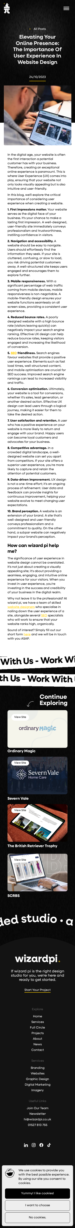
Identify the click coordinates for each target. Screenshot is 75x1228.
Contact (37, 1050)
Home (37, 1016)
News (37, 1044)
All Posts (40, 29)
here (27, 634)
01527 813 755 (37, 1125)
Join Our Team (37, 1108)
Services (37, 1022)
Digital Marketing (37, 1084)
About (37, 1038)
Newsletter (37, 1114)
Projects (38, 1033)
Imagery (37, 1090)
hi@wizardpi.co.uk (37, 1119)
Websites (37, 1073)
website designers (21, 607)
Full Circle (37, 1027)
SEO (44, 615)
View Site (20, 717)
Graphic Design (37, 1079)
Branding (37, 1068)
